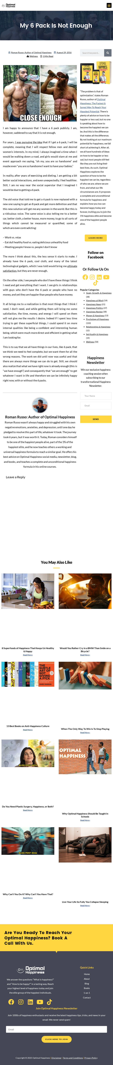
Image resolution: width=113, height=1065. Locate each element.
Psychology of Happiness (97, 319)
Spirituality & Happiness (97, 334)
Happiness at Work (94, 300)
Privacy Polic (90, 1058)
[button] (109, 5)
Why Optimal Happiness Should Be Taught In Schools (85, 815)
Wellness (34, 56)
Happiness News (93, 304)
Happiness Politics (94, 308)
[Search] (108, 53)
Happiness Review (94, 311)
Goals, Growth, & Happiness (99, 293)
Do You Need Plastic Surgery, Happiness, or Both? (28, 806)
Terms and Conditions (73, 1058)
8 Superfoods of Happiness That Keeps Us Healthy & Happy (28, 650)
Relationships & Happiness (98, 326)
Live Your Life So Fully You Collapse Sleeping (85, 901)
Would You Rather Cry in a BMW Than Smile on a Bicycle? (85, 650)
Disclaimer (56, 1058)
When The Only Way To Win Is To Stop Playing (85, 728)
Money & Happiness (95, 315)
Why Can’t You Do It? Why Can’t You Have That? (28, 894)
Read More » (28, 655)
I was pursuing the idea (28, 142)
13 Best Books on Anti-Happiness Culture (27, 726)
